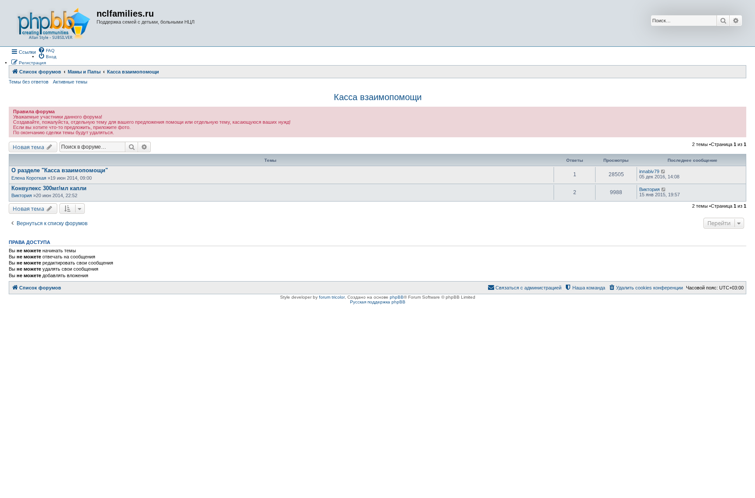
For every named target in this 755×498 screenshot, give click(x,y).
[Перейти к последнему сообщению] (663, 171)
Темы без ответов (28, 81)
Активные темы (70, 81)
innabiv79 (649, 171)
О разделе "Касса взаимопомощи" (59, 170)
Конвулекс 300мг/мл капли (49, 188)
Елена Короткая (28, 178)
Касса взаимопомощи (378, 97)
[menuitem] (46, 50)
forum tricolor (332, 297)
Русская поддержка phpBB (377, 301)
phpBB (397, 297)
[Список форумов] (54, 23)
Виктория (21, 195)
